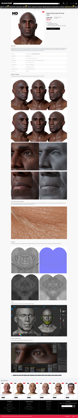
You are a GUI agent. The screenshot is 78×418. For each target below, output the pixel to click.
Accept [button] (73, 416)
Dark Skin (25, 375)
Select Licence (48, 22)
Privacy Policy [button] (29, 416)
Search (39, 8)
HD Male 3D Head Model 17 (5, 394)
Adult (28, 375)
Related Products (4, 380)
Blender (53, 375)
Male (20, 375)
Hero (36, 375)
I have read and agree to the (68, 408)
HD (17, 375)
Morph (46, 375)
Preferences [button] (67, 416)
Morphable (49, 375)
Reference (59, 375)
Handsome (39, 375)
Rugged (43, 375)
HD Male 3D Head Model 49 (57, 394)
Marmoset (56, 375)
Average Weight (32, 375)
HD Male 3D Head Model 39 (31, 394)
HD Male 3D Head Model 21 (44, 394)
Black (22, 375)
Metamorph (14, 375)
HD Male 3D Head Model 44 (18, 394)
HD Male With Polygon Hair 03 (70, 394)
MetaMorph (34, 8)
